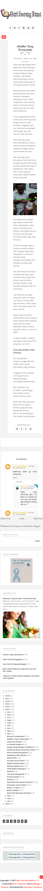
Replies (19, 482)
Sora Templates (19, 884)
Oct (9, 717)
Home (22, 518)
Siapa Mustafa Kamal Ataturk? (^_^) (22, 782)
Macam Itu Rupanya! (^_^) (18, 736)
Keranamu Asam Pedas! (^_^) (19, 785)
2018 (7, 696)
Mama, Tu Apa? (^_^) (15, 787)
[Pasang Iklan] (14, 854)
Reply (15, 477)
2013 (7, 709)
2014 (7, 706)
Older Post (38, 518)
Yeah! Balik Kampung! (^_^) (18, 769)
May (9, 731)
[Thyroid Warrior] (21, 570)
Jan (8, 801)
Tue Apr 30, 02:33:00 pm (24, 467)
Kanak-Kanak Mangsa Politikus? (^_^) (22, 747)
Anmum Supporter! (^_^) (17, 766)
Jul (8, 725)
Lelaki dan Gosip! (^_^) (16, 742)
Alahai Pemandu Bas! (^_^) (18, 763)
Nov (9, 715)
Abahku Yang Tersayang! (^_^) (19, 739)
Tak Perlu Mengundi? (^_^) (18, 774)
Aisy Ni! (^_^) (12, 771)
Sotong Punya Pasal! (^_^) (18, 760)
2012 (7, 804)
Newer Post (5, 518)
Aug (9, 723)
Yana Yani (24, 487)
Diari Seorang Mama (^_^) (27, 880)
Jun (8, 728)
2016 (7, 701)
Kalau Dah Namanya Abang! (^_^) (21, 793)
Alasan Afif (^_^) (14, 758)
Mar (9, 796)
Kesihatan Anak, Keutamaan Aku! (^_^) (23, 750)
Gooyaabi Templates (32, 887)
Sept (9, 720)
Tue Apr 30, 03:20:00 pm (23, 513)
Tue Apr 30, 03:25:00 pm (28, 487)
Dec (9, 712)
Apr (9, 733)
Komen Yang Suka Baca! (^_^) (15, 654)
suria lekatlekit (20, 466)
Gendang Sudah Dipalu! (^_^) (19, 755)
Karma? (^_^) (12, 779)
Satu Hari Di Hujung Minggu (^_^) (16, 664)
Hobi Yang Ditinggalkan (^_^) (15, 659)
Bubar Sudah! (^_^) (15, 790)
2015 (7, 704)
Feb (9, 798)
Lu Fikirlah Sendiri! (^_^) (17, 744)
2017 (7, 698)
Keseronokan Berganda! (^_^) (19, 752)
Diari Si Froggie (20, 512)
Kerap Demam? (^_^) (15, 777)
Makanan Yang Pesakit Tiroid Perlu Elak (19, 598)
